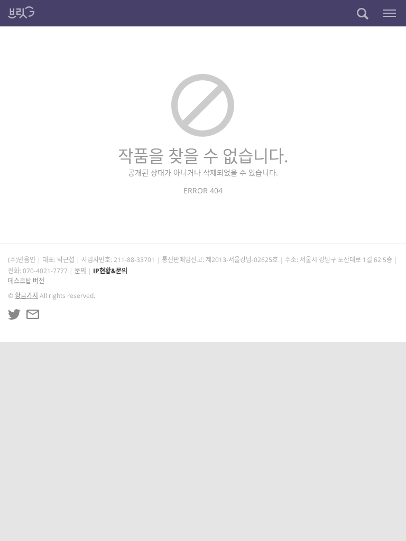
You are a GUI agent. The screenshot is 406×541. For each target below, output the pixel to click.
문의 (80, 270)
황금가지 (26, 295)
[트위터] (14, 314)
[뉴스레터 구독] (32, 314)
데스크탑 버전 (26, 280)
